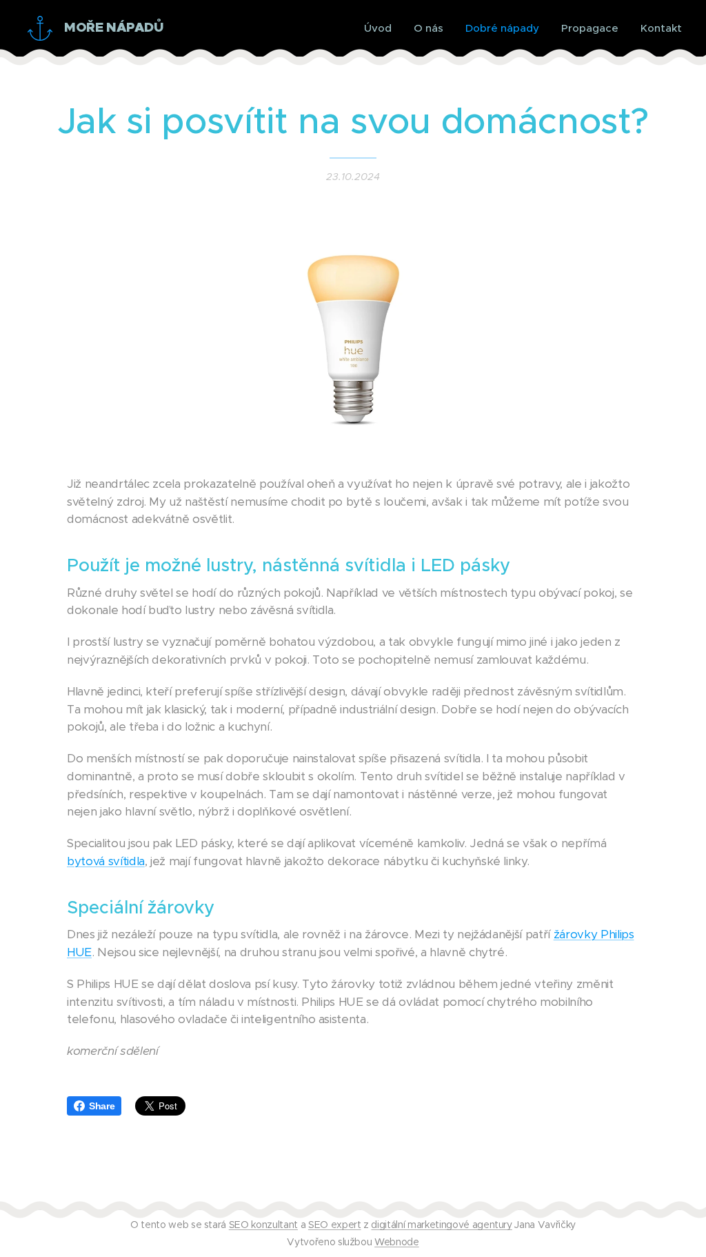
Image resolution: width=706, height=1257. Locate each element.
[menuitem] (382, 28)
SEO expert (334, 1224)
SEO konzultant (263, 1224)
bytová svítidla (106, 861)
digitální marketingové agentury (441, 1224)
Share (101, 1105)
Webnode (396, 1242)
